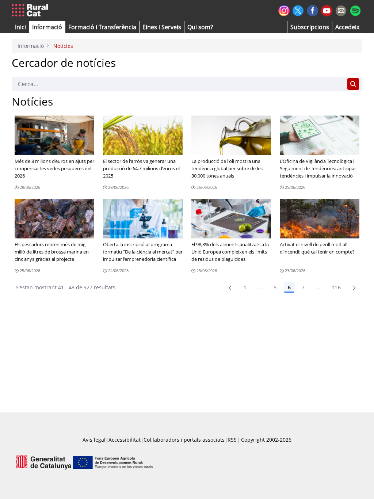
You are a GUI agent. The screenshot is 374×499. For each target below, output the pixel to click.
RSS (232, 439)
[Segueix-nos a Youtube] (326, 10)
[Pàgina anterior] (230, 287)
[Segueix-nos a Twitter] (298, 9)
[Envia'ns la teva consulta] (341, 9)
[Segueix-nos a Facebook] (312, 9)
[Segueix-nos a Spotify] (355, 9)
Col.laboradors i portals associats (184, 439)
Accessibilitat (124, 439)
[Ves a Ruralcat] (31, 10)
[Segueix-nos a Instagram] (284, 9)
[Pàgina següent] (354, 287)
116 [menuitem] (336, 287)
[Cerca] (353, 84)
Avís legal (94, 439)
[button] (20, 27)
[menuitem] (102, 27)
